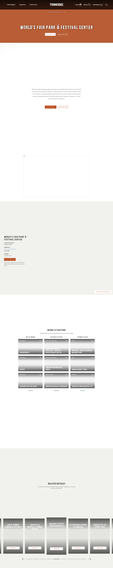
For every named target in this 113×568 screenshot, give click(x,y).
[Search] (106, 4)
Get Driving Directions (103, 291)
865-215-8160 (7, 250)
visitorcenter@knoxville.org (9, 249)
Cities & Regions (11, 4)
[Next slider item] (89, 559)
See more (30, 390)
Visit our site (50, 107)
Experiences (22, 4)
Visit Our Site (50, 34)
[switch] (62, 34)
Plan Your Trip (33, 4)
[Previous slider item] (23, 559)
